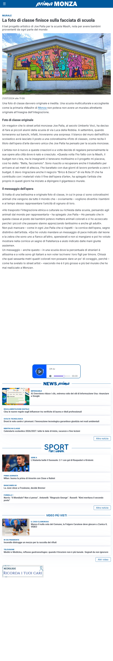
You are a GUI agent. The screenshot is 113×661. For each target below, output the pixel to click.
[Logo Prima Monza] (56, 4)
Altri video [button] (103, 559)
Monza (42, 107)
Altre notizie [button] (102, 438)
